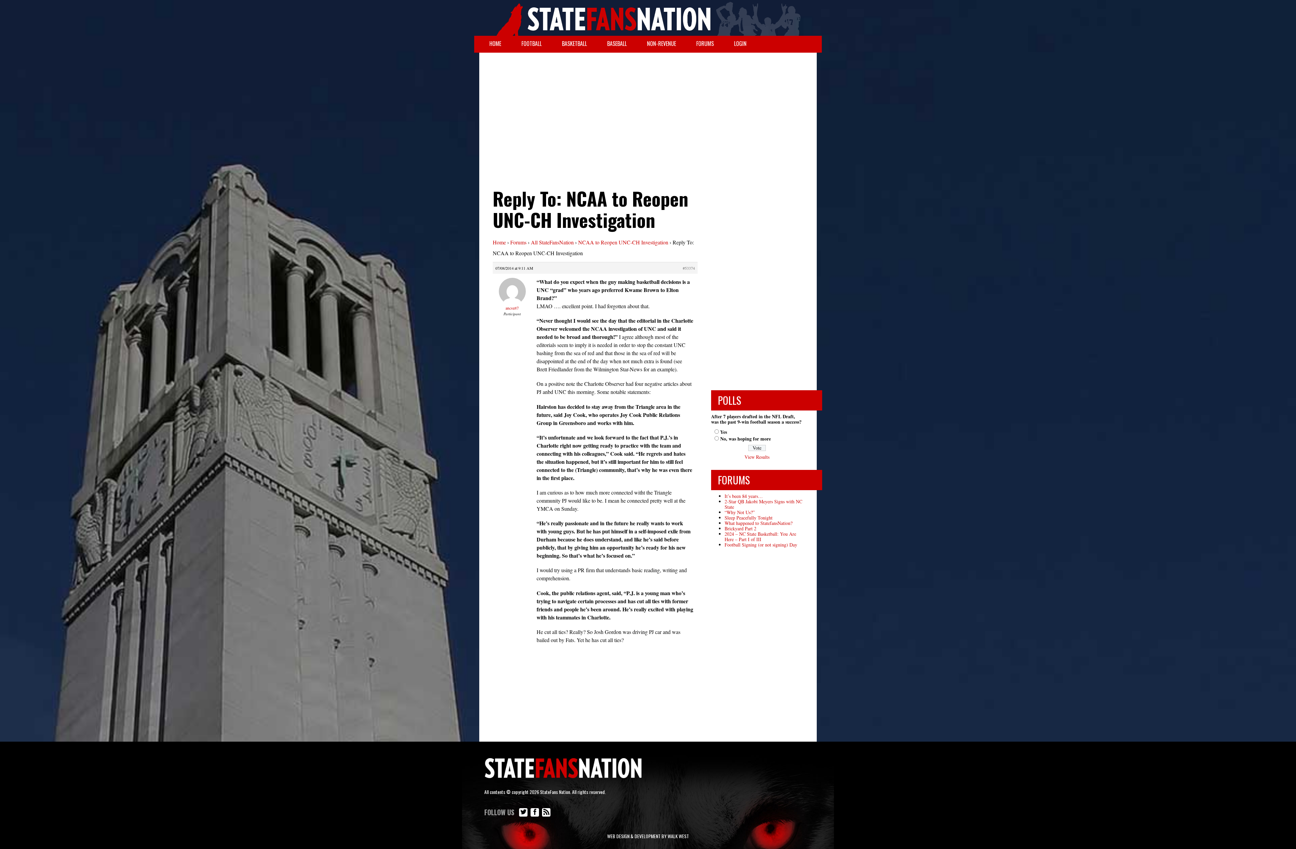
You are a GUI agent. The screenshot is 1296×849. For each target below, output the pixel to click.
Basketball (574, 43)
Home (495, 43)
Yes (723, 431)
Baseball (617, 43)
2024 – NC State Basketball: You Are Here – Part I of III (760, 536)
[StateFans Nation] (648, 18)
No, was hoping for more (745, 438)
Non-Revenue (661, 43)
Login (740, 43)
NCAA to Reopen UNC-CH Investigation (623, 242)
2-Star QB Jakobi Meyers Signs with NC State (763, 504)
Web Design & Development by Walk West (648, 836)
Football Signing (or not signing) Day (761, 544)
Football (531, 43)
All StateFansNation (552, 242)
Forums (705, 43)
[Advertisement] (648, 106)
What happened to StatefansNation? (758, 523)
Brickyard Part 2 (740, 528)
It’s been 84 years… (744, 496)
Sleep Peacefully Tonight (749, 517)
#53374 (689, 268)
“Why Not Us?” (740, 512)
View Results (757, 457)
